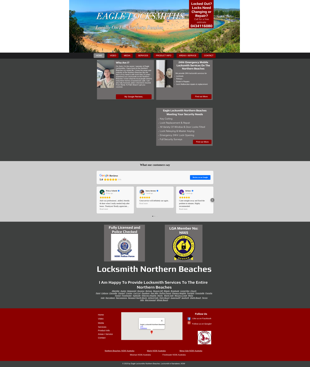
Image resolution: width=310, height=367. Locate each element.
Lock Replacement (170, 122)
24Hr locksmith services (194, 73)
